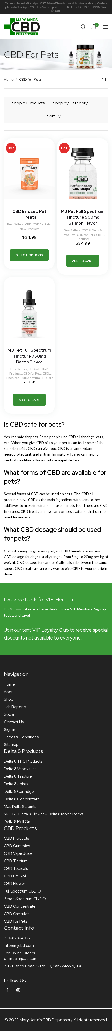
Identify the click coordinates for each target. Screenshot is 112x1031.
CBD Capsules (16, 913)
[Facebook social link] (7, 990)
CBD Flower (14, 883)
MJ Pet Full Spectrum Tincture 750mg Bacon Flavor (29, 356)
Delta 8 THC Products (23, 761)
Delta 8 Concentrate (22, 799)
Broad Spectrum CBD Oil (25, 898)
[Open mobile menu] (105, 27)
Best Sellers (15, 224)
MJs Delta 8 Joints (20, 806)
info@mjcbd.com (19, 945)
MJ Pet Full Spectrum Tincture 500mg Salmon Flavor (82, 217)
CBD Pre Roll (15, 876)
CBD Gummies (17, 846)
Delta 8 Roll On (17, 821)
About (9, 691)
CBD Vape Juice (18, 853)
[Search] (83, 27)
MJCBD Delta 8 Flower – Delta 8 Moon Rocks (43, 814)
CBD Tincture (16, 861)
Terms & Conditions (21, 737)
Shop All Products (28, 103)
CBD (28, 224)
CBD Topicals (16, 868)
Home (9, 79)
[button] (82, 261)
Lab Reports (15, 707)
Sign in (9, 729)
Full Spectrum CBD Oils (37, 378)
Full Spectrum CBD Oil (23, 891)
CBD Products (16, 838)
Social (9, 714)
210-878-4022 (17, 938)
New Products (29, 229)
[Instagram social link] (18, 990)
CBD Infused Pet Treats (29, 214)
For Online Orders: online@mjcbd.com (21, 956)
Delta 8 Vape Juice (20, 768)
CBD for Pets (42, 224)
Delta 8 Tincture (18, 776)
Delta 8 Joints (16, 784)
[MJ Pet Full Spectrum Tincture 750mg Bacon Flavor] (29, 312)
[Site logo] (22, 26)
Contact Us (14, 722)
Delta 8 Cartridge (19, 791)
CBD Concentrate (19, 906)
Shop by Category (70, 103)
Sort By (53, 116)
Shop (8, 699)
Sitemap (11, 744)
